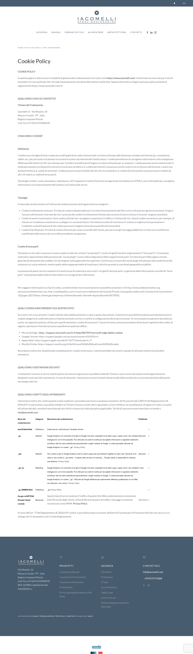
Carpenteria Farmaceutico (72, 577)
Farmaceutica (74, 32)
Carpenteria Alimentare (71, 582)
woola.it (36, 616)
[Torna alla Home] (96, 16)
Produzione (107, 577)
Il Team (104, 582)
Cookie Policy (70, 616)
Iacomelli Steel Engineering (46, 48)
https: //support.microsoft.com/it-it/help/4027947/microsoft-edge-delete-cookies (81, 332)
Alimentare (95, 32)
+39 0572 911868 (153, 578)
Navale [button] (56, 32)
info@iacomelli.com (28, 412)
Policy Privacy (60, 616)
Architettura (116, 32)
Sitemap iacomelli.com (47, 616)
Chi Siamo (106, 571)
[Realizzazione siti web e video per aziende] (96, 649)
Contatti (136, 32)
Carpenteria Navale (69, 571)
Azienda (41, 32)
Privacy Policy (79, 447)
